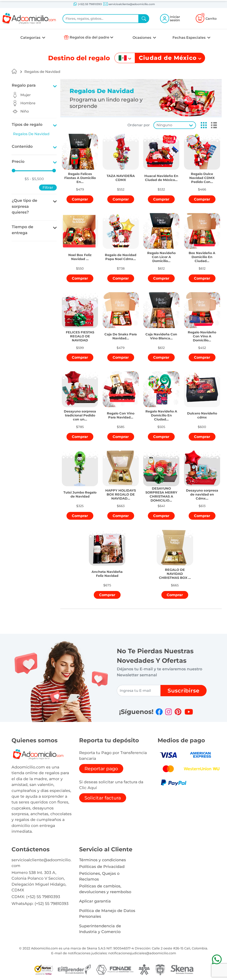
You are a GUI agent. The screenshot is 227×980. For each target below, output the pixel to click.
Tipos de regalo (27, 124)
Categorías (30, 37)
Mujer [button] (25, 95)
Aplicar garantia (95, 901)
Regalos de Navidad (42, 72)
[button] (202, 125)
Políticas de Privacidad (102, 866)
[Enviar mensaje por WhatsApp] (216, 959)
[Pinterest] (178, 711)
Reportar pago (101, 768)
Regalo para (24, 85)
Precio (18, 161)
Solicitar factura (102, 798)
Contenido (22, 146)
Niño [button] (24, 111)
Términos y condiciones (102, 860)
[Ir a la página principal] (14, 71)
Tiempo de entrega (22, 229)
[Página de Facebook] (159, 711)
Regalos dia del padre (89, 37)
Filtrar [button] (48, 187)
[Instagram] (168, 711)
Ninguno (164, 125)
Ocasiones (142, 37)
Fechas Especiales (189, 37)
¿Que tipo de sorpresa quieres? (24, 206)
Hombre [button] (27, 103)
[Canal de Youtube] (189, 711)
